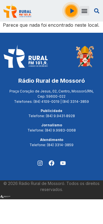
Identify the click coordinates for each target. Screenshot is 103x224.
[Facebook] (51, 163)
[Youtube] (63, 163)
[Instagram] (40, 163)
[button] (84, 11)
